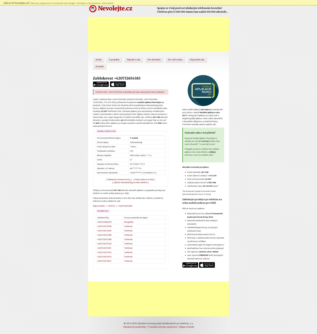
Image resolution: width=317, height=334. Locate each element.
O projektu (114, 59)
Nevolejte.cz (114, 8)
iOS (103, 105)
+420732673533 (104, 252)
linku (101, 117)
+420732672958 (104, 226)
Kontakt (100, 66)
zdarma (206, 258)
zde (142, 117)
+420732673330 (104, 243)
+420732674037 (104, 261)
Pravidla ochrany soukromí (162, 326)
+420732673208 (104, 235)
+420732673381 (104, 248)
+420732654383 (125, 206)
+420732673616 (104, 256)
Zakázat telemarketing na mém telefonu (130, 182)
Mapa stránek (99, 206)
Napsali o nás (133, 59)
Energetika (128, 222)
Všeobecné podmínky (134, 326)
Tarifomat (128, 226)
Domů (99, 59)
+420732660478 (104, 222)
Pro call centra (175, 59)
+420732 (111, 206)
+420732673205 (104, 230)
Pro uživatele (154, 59)
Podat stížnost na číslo (144, 179)
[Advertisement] (158, 34)
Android (96, 105)
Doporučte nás (197, 59)
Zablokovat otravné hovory (118, 179)
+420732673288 (104, 239)
